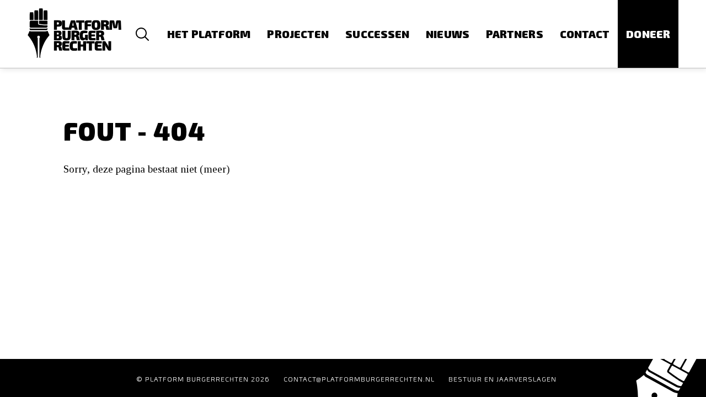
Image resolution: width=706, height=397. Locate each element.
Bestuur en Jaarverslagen (502, 379)
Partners (514, 34)
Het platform (208, 34)
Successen (377, 34)
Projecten (298, 34)
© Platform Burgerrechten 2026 (203, 379)
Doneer (648, 34)
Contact (585, 34)
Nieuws (447, 34)
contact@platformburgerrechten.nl (359, 379)
